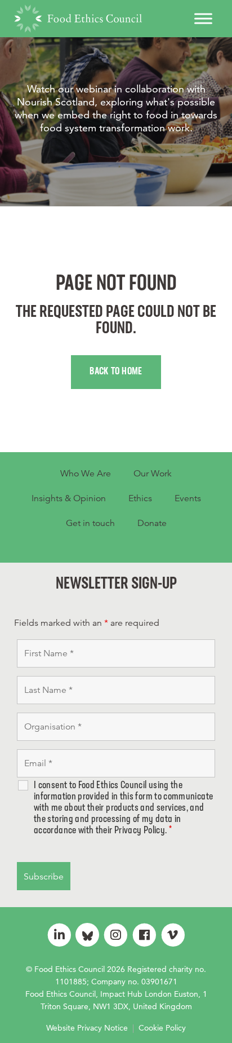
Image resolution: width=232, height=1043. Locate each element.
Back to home (116, 372)
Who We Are (85, 473)
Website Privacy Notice (87, 1028)
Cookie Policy (162, 1028)
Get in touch (90, 523)
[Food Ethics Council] (78, 19)
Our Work (152, 473)
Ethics (140, 498)
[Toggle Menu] (203, 18)
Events (188, 498)
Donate (152, 523)
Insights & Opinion (69, 498)
